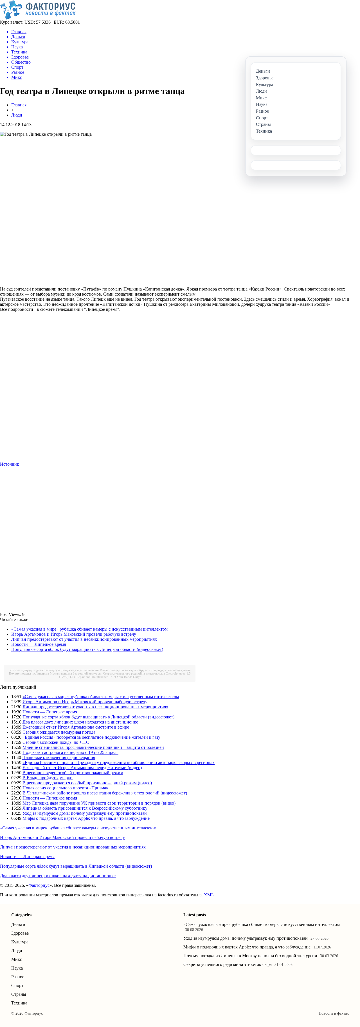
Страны (18, 994)
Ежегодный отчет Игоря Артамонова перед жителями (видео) (82, 767)
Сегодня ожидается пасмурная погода (58, 732)
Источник (9, 464)
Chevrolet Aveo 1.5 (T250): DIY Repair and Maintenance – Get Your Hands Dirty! (125, 675)
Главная (18, 104)
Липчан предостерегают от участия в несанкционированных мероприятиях (84, 639)
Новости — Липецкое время (38, 644)
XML (209, 894)
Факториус (39, 885)
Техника (19, 1003)
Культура (19, 941)
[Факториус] (39, 18)
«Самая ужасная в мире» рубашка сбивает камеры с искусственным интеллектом (89, 629)
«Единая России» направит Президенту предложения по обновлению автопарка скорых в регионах (118, 762)
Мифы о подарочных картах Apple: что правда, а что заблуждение (145, 670)
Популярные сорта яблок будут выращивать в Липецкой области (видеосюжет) (87, 649)
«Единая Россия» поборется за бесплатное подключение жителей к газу (91, 737)
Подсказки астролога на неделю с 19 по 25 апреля (70, 752)
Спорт (17, 985)
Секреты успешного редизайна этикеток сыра (134, 673)
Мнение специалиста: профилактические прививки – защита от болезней (93, 747)
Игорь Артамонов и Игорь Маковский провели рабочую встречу (73, 634)
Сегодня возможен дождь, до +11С (55, 742)
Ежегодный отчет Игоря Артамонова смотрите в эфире (75, 727)
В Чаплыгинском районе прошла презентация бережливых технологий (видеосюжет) (104, 793)
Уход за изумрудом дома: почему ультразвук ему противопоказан (54, 670)
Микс (16, 959)
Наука (17, 968)
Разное (17, 976)
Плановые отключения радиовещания (58, 757)
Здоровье (20, 933)
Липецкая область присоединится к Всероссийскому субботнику (84, 808)
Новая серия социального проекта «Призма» (65, 787)
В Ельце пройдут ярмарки (47, 777)
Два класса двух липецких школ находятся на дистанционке (80, 722)
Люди (16, 115)
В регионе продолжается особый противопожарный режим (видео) (87, 782)
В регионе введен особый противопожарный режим (72, 772)
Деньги (18, 924)
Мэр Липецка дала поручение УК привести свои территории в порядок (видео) (99, 803)
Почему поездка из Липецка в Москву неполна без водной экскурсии (55, 673)
